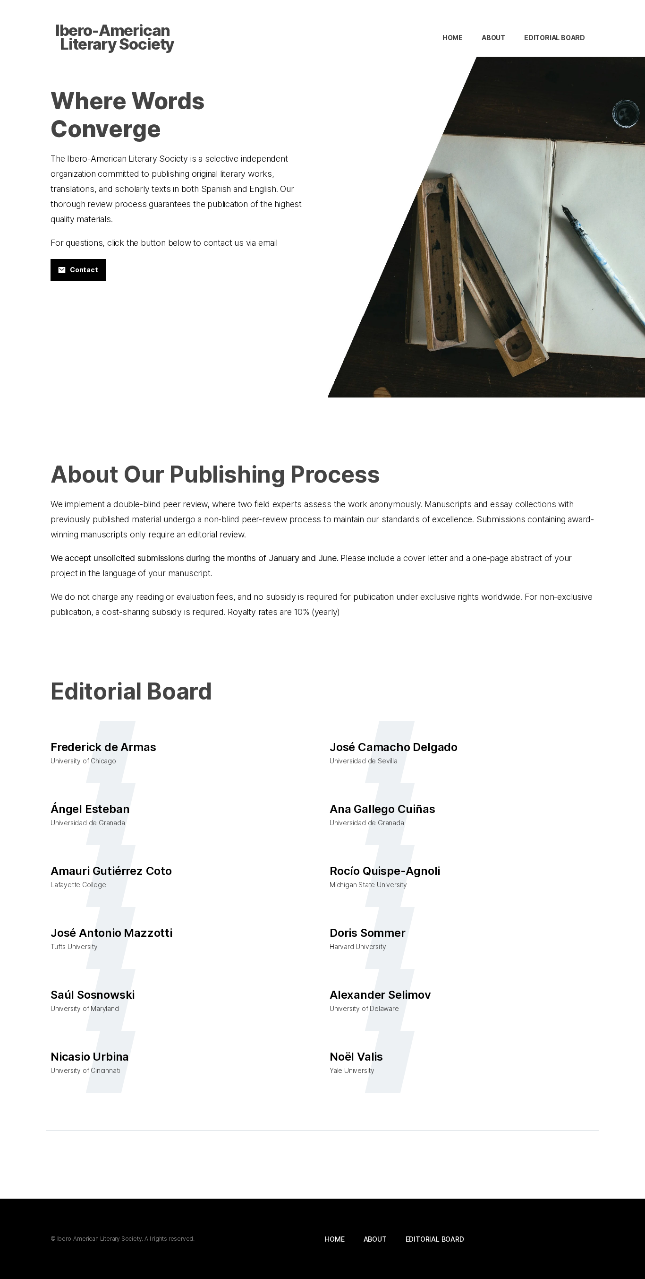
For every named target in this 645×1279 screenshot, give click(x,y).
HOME (452, 38)
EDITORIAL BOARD (554, 38)
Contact (84, 270)
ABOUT (493, 38)
